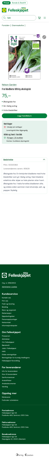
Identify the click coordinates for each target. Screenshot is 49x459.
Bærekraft (6, 345)
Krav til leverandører (9, 374)
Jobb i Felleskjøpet (9, 348)
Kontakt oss (6, 298)
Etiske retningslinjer (9, 354)
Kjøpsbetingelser (8, 316)
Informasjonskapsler (9, 325)
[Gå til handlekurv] (39, 17)
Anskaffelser (6, 380)
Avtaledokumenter (9, 383)
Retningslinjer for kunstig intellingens (16, 358)
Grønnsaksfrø (18, 25)
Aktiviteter (6, 339)
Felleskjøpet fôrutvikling (11, 361)
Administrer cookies (9, 287)
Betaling (5, 307)
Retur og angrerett (9, 310)
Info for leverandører (10, 371)
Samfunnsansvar (8, 377)
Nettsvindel (6, 322)
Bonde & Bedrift (19, 3)
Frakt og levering (8, 304)
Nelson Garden (9, 84)
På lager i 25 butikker (15, 138)
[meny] (44, 17)
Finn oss (5, 301)
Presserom (6, 336)
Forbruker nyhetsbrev (10, 400)
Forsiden (6, 25)
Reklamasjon (6, 313)
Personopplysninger (9, 319)
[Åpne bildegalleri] (44, 37)
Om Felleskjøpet (8, 342)
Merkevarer (6, 397)
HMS (3, 351)
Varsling (5, 387)
